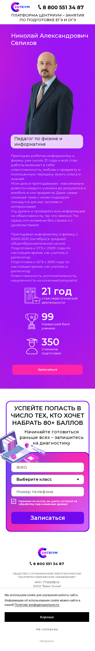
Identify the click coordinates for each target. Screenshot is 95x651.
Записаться (47, 517)
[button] (47, 370)
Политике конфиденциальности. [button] (37, 605)
